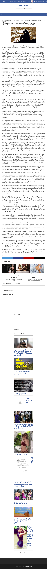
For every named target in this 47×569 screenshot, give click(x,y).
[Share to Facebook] (18, 283)
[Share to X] (17, 283)
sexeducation (15, 24)
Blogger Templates (28, 566)
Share (19, 258)
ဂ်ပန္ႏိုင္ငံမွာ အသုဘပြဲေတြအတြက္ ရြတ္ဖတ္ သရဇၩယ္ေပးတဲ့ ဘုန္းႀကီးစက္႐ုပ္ (23, 426)
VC (4, 24)
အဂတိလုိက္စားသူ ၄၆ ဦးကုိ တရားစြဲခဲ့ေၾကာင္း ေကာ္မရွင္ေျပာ (22, 520)
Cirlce (40, 258)
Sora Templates (21, 566)
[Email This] (15, 283)
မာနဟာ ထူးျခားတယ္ (20, 393)
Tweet (8, 258)
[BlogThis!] (16, 283)
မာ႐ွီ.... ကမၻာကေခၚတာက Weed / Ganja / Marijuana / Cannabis (22, 373)
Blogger (25, 552)
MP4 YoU (23, 6)
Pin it (30, 258)
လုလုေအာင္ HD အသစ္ (20, 454)
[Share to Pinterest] (19, 283)
